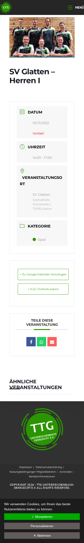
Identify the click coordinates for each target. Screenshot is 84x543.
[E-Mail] (52, 341)
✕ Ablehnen (42, 535)
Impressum (25, 467)
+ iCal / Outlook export (43, 289)
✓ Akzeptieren (42, 516)
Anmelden (66, 471)
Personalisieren (42, 526)
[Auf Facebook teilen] (31, 341)
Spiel (42, 240)
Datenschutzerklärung (49, 467)
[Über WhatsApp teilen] (41, 341)
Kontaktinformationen (42, 476)
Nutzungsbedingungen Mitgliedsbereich (32, 471)
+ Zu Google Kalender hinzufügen (43, 274)
